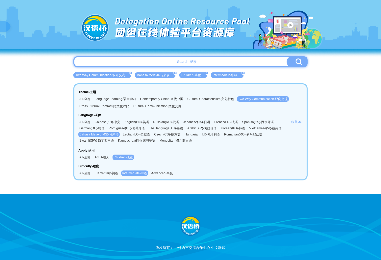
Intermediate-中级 (228, 74)
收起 (294, 122)
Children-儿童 (194, 74)
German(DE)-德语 (92, 128)
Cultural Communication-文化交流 (157, 106)
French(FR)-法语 (226, 122)
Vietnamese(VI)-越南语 (265, 128)
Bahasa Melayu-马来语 (156, 74)
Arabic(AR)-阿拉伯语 (202, 128)
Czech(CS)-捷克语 (167, 134)
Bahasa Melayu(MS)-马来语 (99, 134)
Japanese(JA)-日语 (196, 122)
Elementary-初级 (106, 173)
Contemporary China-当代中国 (161, 99)
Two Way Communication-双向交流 (103, 74)
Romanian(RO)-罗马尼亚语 (243, 134)
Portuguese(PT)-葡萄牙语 (127, 128)
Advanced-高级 (162, 173)
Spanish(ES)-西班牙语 (258, 122)
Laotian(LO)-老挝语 (136, 134)
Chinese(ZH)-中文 (107, 122)
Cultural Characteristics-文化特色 (210, 99)
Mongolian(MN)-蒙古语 (176, 140)
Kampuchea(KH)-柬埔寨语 (136, 140)
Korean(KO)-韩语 (233, 128)
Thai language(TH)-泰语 (166, 128)
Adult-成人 (102, 157)
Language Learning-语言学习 (115, 99)
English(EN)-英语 (136, 122)
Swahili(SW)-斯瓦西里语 (96, 140)
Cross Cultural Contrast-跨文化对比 (104, 106)
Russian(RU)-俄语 (166, 122)
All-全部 (84, 99)
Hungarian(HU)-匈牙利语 (202, 134)
